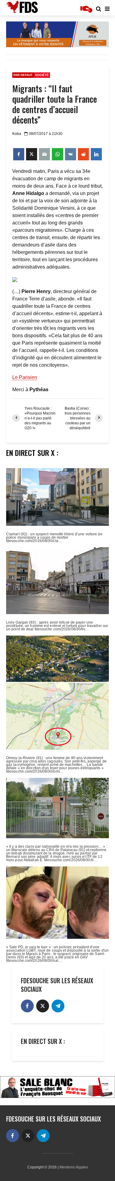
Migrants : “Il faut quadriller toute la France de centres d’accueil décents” (54, 104)
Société (42, 75)
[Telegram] (58, 1005)
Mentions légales (73, 1167)
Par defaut (23, 75)
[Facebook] (27, 1005)
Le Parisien (24, 377)
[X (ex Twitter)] (42, 1005)
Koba (16, 134)
